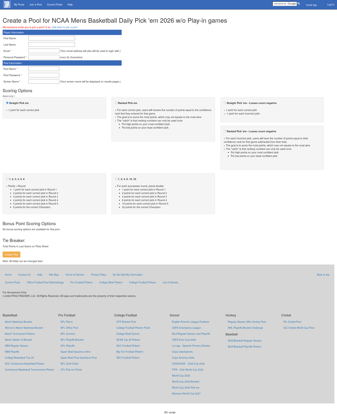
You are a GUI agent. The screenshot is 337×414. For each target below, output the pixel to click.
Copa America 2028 (183, 357)
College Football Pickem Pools (133, 327)
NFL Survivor (68, 333)
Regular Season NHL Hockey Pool (247, 321)
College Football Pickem (142, 282)
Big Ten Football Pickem (129, 351)
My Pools (19, 4)
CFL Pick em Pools (71, 369)
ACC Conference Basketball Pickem (25, 363)
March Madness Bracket (18, 321)
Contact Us (24, 274)
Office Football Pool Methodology (45, 282)
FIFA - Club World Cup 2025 (187, 369)
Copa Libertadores (182, 351)
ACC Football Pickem (128, 345)
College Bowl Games (128, 333)
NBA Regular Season (16, 345)
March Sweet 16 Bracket (18, 339)
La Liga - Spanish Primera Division (191, 345)
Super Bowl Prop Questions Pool (79, 357)
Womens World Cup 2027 (186, 393)
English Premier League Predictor (190, 321)
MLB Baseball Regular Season (245, 340)
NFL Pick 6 (67, 321)
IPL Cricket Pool (292, 321)
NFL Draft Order (70, 363)
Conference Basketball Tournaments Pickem (29, 369)
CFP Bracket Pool (126, 321)
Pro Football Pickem (81, 282)
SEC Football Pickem (128, 357)
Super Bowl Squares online (76, 351)
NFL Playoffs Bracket (72, 339)
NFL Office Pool (69, 327)
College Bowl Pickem (111, 282)
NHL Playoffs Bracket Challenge (245, 327)
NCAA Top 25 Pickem (128, 339)
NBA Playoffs (12, 351)
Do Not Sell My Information (128, 274)
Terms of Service (74, 274)
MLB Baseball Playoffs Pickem (244, 346)
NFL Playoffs (68, 345)
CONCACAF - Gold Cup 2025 (188, 363)
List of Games (170, 282)
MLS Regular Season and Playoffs (191, 333)
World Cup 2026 (181, 375)
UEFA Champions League (186, 327)
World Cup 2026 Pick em (186, 387)
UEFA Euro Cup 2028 (184, 339)
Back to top (323, 274)
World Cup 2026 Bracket (185, 381)
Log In (330, 4)
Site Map (54, 274)
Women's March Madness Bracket (24, 327)
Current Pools (54, 4)
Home (8, 274)
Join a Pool (35, 4)
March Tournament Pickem (20, 333)
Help (70, 4)
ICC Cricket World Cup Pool (298, 327)
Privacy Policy (98, 274)
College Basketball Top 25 (19, 357)
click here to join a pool (64, 27)
